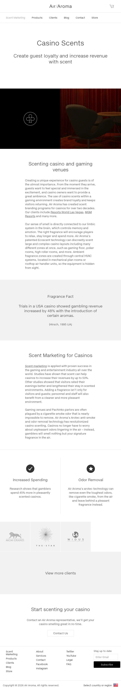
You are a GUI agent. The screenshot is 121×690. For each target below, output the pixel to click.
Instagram (42, 668)
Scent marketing (36, 366)
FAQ (68, 664)
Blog (66, 17)
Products (37, 17)
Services (41, 655)
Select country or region (98, 685)
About (39, 651)
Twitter (70, 651)
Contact (80, 17)
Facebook (42, 664)
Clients (53, 17)
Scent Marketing (15, 17)
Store (95, 17)
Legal (69, 659)
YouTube (71, 655)
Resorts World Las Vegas (67, 212)
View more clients (60, 573)
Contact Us (60, 633)
